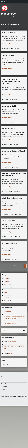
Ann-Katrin (17, 48)
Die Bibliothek (7, 287)
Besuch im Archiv (8, 128)
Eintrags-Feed (4, 383)
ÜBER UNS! (6, 300)
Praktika (5, 297)
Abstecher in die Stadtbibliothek (13, 151)
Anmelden (3, 381)
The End (10, 353)
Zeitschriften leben (9, 221)
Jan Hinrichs (6, 350)
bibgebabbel (8, 13)
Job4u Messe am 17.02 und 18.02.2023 (15, 344)
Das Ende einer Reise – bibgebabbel (11, 346)
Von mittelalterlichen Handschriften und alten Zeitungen (11, 81)
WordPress (19, 396)
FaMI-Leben (6, 295)
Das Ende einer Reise (9, 33)
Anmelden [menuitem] (3, 1)
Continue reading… (7, 43)
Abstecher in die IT (9, 106)
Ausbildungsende (7, 311)
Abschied (6, 278)
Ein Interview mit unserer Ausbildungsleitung (13, 320)
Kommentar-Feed (5, 386)
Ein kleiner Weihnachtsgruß (12, 198)
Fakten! (5, 292)
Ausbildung (6, 284)
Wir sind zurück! (8, 55)
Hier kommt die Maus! (10, 243)
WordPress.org (4, 389)
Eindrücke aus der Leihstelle (10, 323)
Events (5, 289)
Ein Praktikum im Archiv (9, 314)
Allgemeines (6, 281)
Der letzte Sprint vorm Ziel (12, 341)
